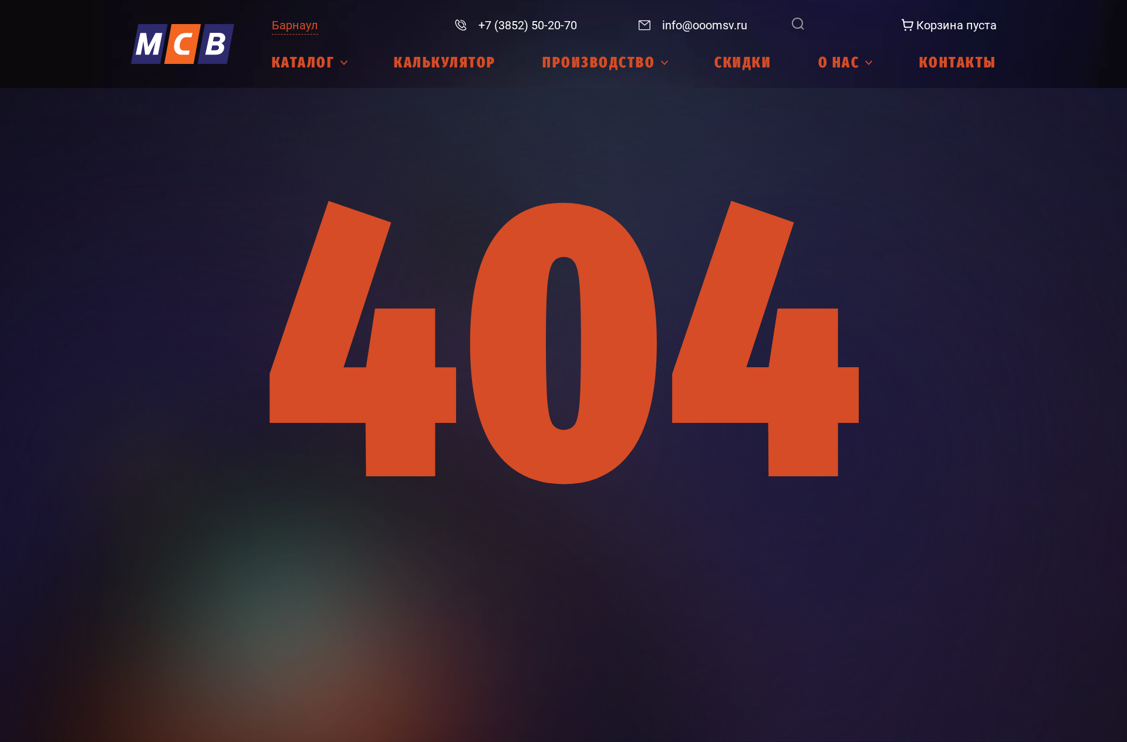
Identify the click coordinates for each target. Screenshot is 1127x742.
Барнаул (295, 25)
